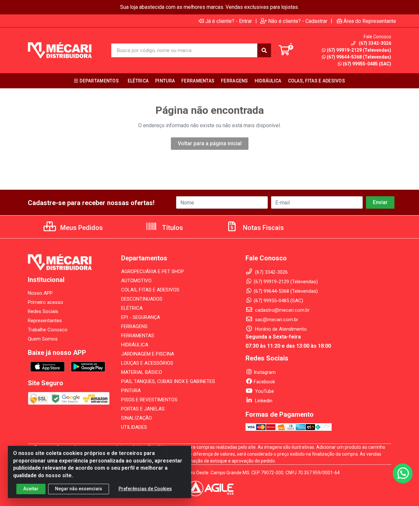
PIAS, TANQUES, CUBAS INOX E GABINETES (168, 381)
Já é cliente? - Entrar (228, 21)
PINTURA (131, 390)
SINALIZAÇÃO (136, 418)
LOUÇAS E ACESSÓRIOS (147, 363)
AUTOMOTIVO (136, 281)
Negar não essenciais (78, 488)
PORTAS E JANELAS (143, 409)
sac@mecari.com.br (276, 320)
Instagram (265, 372)
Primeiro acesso (45, 302)
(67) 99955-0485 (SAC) (367, 63)
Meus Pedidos (81, 228)
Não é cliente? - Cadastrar (297, 21)
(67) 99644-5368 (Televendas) (359, 57)
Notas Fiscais (262, 228)
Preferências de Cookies (145, 488)
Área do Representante (369, 21)
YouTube (264, 391)
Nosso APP (40, 293)
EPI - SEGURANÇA (140, 317)
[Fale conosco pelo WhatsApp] (402, 473)
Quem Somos (43, 339)
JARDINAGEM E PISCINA (147, 354)
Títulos (171, 228)
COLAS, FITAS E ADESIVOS (150, 290)
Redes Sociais (43, 311)
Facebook (264, 382)
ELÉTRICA (132, 308)
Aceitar (31, 488)
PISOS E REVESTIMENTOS (149, 400)
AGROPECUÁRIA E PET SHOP (152, 271)
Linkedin (263, 401)
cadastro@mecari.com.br (282, 310)
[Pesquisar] (264, 50)
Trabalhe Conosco (47, 330)
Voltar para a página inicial (210, 143)
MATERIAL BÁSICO (141, 372)
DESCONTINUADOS (141, 299)
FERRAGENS (134, 326)
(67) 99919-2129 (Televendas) (359, 50)
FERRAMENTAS (137, 336)
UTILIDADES (134, 427)
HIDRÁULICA (134, 345)
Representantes (45, 320)
